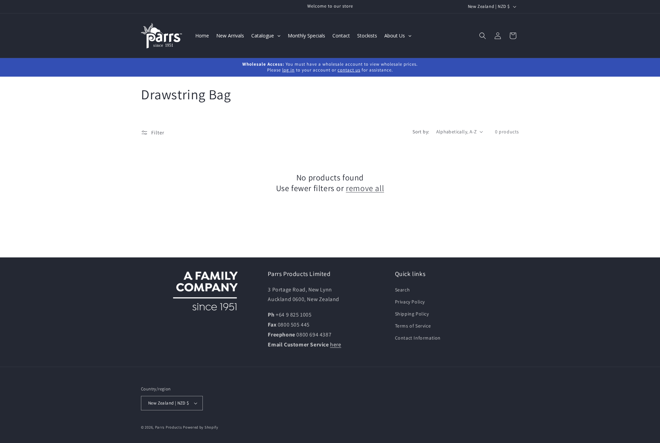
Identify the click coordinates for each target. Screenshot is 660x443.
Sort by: (420, 132)
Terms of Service (413, 326)
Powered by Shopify (200, 427)
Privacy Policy (410, 302)
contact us (349, 70)
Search (402, 290)
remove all (365, 188)
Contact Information (418, 338)
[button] (482, 35)
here (335, 344)
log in (288, 70)
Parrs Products (168, 427)
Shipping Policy (412, 314)
